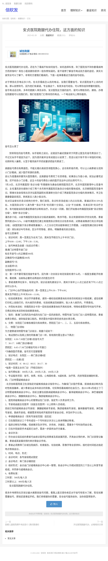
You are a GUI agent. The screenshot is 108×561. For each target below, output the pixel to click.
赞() (55, 504)
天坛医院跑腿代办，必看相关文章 (88, 525)
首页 (63, 10)
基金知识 (91, 10)
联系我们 (50, 553)
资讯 (103, 10)
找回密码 (28, 4)
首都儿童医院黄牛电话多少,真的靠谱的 (22, 525)
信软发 (12, 10)
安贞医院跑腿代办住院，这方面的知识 (54, 30)
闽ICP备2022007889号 (69, 553)
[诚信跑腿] (13, 54)
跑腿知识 (21, 19)
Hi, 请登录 (6, 4)
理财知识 (75, 10)
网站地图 (57, 553)
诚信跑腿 (24, 51)
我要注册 (18, 4)
